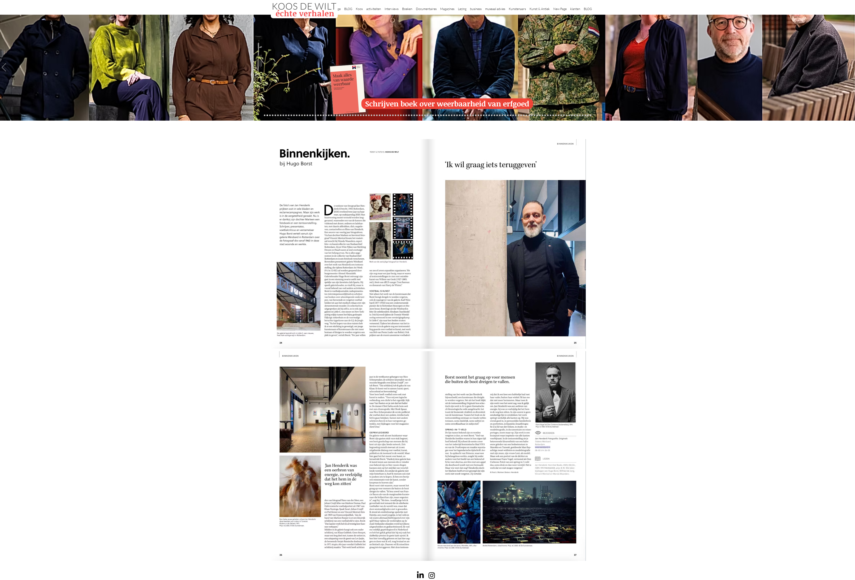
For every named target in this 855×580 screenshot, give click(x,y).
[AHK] (355, 115)
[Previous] (4, 67)
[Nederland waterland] (540, 115)
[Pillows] (529, 115)
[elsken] (272, 115)
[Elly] (417, 115)
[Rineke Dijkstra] (438, 115)
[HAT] (550, 115)
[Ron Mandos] (475, 115)
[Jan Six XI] (577, 115)
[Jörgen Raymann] (564, 115)
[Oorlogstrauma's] (500, 115)
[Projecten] (283, 115)
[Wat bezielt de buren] (304, 115)
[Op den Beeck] (390, 115)
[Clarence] (572, 115)
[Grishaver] (542, 115)
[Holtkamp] (425, 115)
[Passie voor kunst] (590, 115)
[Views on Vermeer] (508, 115)
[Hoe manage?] (462, 115)
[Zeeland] (588, 115)
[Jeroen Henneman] (483, 115)
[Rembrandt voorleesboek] (465, 115)
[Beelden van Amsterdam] (353, 115)
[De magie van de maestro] (492, 115)
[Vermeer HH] (513, 115)
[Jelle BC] (331, 115)
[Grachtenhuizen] (470, 115)
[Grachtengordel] (518, 115)
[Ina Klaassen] (459, 115)
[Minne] (342, 115)
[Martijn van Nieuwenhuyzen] (377, 115)
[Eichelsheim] (321, 115)
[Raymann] (494, 115)
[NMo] (267, 115)
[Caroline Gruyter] (307, 115)
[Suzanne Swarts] (323, 115)
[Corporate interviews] (310, 115)
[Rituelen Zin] (548, 115)
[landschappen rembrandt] (451, 115)
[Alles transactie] (534, 115)
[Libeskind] (339, 115)
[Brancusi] (291, 115)
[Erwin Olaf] (347, 115)
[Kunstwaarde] (371, 115)
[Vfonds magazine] (275, 115)
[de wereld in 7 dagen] (457, 115)
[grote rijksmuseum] (433, 115)
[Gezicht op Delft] (315, 115)
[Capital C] (556, 115)
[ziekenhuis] (510, 115)
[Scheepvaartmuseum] (427, 115)
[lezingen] (409, 115)
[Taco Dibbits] (382, 115)
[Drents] (296, 115)
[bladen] (446, 115)
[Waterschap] (337, 115)
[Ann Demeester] (569, 115)
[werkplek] (574, 115)
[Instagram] (432, 575)
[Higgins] (403, 115)
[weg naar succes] (435, 115)
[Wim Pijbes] (478, 115)
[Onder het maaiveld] (443, 115)
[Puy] (280, 115)
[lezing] (441, 115)
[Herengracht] (294, 115)
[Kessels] (302, 115)
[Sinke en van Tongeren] (374, 115)
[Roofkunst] (430, 115)
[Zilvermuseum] (286, 115)
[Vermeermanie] (537, 115)
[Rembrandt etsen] (526, 115)
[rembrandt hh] (582, 115)
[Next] (851, 67)
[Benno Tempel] (406, 115)
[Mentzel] (558, 115)
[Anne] (299, 115)
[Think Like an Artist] (398, 115)
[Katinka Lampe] (561, 115)
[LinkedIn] (420, 575)
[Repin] (329, 115)
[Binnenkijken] (288, 115)
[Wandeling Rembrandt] (502, 115)
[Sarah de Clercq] (401, 115)
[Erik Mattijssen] (379, 115)
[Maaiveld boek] (393, 115)
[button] (359, 6)
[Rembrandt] (524, 115)
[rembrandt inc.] (585, 115)
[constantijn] (326, 115)
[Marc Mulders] (395, 115)
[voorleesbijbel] (521, 115)
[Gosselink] (361, 115)
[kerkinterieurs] (505, 115)
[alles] (264, 115)
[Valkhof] (278, 115)
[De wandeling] (363, 115)
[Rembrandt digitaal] (545, 115)
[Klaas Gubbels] (473, 115)
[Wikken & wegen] (419, 115)
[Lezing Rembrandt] (422, 115)
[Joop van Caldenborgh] (497, 115)
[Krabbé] (414, 115)
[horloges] (486, 115)
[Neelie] (553, 115)
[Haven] (516, 115)
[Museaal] (358, 115)
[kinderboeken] (270, 115)
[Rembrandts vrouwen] (449, 115)
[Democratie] (345, 115)
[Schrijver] (334, 115)
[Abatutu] (454, 115)
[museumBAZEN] (350, 115)
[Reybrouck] (387, 115)
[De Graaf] (313, 115)
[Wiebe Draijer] (489, 115)
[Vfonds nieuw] (411, 115)
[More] (385, 115)
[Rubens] (369, 115)
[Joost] (366, 115)
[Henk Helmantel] (580, 115)
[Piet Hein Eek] (566, 115)
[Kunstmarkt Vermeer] (532, 115)
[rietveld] (467, 115)
